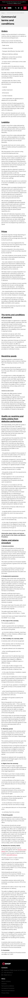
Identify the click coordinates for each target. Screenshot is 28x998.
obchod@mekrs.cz (11, 855)
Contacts (4, 983)
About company (6, 981)
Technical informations (7, 990)
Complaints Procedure (7, 988)
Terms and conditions (7, 986)
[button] (25, 8)
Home (3, 13)
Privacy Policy (5, 993)
